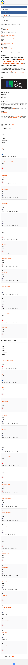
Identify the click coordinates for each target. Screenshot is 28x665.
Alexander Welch (5, 272)
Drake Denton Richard (6, 286)
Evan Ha (3, 230)
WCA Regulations (11, 71)
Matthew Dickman (14, 46)
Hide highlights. (4, 112)
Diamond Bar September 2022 (12, 64)
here (21, 52)
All (5, 12)
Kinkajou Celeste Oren (6, 300)
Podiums (6, 9)
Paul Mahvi (4, 217)
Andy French (4, 581)
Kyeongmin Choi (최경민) (6, 114)
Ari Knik (2, 46)
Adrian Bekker (5, 567)
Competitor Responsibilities (19, 72)
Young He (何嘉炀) (6, 313)
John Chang (7, 46)
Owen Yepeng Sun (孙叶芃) (7, 161)
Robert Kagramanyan (6, 607)
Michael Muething (18, 116)
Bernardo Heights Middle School (7, 35)
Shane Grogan (5, 526)
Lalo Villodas (4, 327)
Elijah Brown (4, 244)
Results (5, 7)
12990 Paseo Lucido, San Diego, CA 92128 (10, 37)
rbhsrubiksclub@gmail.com (7, 43)
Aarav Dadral (4, 632)
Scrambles (5, 20)
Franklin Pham (5, 189)
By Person (6, 17)
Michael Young (23, 46)
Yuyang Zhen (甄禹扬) (6, 258)
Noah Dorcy (4, 595)
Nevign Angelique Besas (14, 117)
